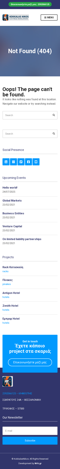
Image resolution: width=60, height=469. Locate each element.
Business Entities (13, 213)
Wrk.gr (38, 463)
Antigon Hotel (11, 293)
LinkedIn (6, 161)
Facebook (28, 161)
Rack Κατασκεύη (12, 267)
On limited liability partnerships (21, 239)
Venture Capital (12, 226)
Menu (50, 17)
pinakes (6, 284)
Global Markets (12, 200)
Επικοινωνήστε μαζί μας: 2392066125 (30, 4)
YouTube (36, 161)
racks (5, 271)
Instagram (13, 161)
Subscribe (30, 440)
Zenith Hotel (10, 305)
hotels (5, 297)
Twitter (21, 161)
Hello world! (9, 187)
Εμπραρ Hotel (11, 318)
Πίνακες (7, 280)
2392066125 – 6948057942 (17, 393)
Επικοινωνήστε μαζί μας (30, 362)
